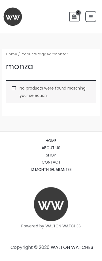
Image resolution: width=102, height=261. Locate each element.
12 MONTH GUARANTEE (51, 169)
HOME (51, 140)
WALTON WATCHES (72, 247)
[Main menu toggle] (90, 16)
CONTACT (51, 162)
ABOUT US (51, 148)
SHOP (51, 155)
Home (11, 54)
